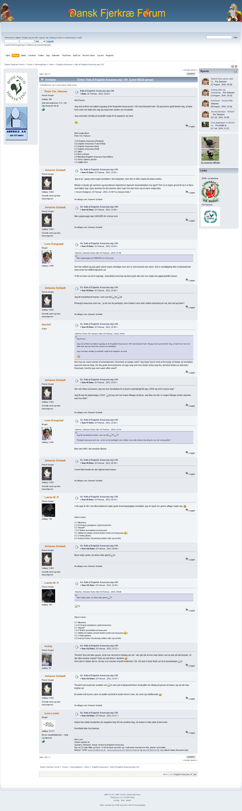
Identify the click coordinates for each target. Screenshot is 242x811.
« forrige (186, 70)
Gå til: (165, 774)
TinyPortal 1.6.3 (116, 797)
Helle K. (223, 125)
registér (42, 38)
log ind (31, 38)
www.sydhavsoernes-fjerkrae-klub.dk (123, 750)
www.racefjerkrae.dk (97, 750)
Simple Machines (133, 795)
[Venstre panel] (233, 67)
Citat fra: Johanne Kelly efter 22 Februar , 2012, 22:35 (98, 430)
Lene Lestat (52, 713)
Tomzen (223, 81)
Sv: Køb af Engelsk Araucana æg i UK (99, 169)
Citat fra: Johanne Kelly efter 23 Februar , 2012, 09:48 (98, 592)
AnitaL (48, 646)
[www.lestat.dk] (43, 742)
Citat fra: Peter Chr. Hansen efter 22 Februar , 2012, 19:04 (99, 334)
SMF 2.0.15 (109, 795)
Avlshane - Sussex (220, 100)
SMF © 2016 (120, 795)
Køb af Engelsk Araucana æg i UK (97, 91)
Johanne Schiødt (55, 170)
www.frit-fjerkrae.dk (151, 750)
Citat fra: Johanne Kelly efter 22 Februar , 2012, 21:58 (98, 253)
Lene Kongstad (54, 243)
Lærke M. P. (52, 497)
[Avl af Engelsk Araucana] (43, 110)
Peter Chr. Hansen (56, 91)
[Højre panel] (236, 67)
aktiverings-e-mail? (74, 38)
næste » (193, 70)
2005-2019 (129, 797)
